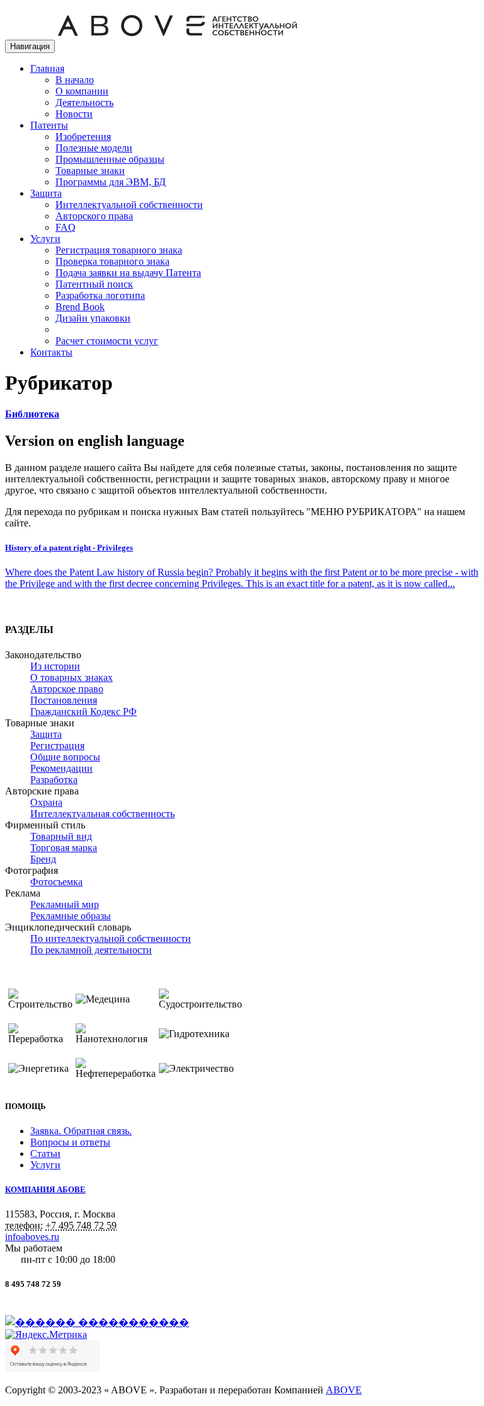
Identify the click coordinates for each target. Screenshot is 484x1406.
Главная (47, 68)
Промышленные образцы (109, 159)
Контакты (51, 352)
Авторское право (66, 688)
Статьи (45, 1153)
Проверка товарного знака (112, 261)
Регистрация (57, 745)
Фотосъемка (56, 881)
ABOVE (344, 1390)
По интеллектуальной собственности (110, 938)
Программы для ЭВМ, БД (110, 182)
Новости (74, 113)
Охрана (46, 802)
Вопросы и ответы (70, 1142)
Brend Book (80, 306)
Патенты (49, 125)
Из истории (55, 666)
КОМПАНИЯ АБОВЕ (45, 1189)
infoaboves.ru (32, 1236)
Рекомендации (61, 768)
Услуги (45, 238)
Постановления (63, 700)
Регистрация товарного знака (118, 250)
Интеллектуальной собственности (129, 204)
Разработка (54, 779)
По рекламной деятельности (91, 949)
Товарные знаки (90, 170)
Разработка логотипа (100, 295)
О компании (81, 91)
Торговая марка (63, 847)
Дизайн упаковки (92, 318)
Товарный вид (61, 836)
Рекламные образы (70, 915)
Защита (46, 193)
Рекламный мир (64, 904)
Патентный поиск (94, 284)
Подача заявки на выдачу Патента (128, 272)
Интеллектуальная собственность (102, 813)
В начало (74, 79)
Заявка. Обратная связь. (81, 1130)
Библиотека (32, 414)
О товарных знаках (71, 677)
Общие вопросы (65, 757)
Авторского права (94, 216)
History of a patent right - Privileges (69, 547)
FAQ (65, 227)
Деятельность (84, 102)
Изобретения (83, 136)
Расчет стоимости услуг (106, 340)
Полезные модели (93, 147)
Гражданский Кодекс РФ (83, 711)
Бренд (43, 859)
